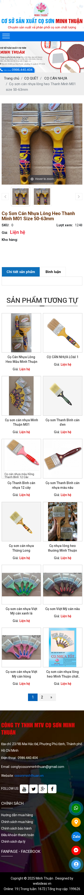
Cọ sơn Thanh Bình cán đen (63, 422)
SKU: (5, 225)
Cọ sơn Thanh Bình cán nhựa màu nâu (63, 485)
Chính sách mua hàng (17, 822)
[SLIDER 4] (42, 57)
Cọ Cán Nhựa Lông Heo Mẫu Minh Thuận (21, 359)
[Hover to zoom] (42, 144)
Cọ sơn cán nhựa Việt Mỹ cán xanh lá (21, 611)
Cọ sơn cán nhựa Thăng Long (21, 548)
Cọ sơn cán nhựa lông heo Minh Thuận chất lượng (62, 674)
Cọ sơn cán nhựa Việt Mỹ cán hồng (21, 674)
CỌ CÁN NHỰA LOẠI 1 (62, 357)
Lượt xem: (64, 225)
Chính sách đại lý (13, 841)
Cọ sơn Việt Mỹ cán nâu (62, 609)
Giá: (5, 233)
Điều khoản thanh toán (17, 835)
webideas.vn (42, 883)
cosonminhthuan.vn (29, 775)
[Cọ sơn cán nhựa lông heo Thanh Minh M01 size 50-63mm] (20, 196)
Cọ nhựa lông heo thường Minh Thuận (62, 548)
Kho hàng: (10, 240)
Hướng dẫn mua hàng (17, 815)
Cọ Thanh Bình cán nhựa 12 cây (21, 485)
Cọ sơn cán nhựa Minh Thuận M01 (21, 422)
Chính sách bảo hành (16, 828)
